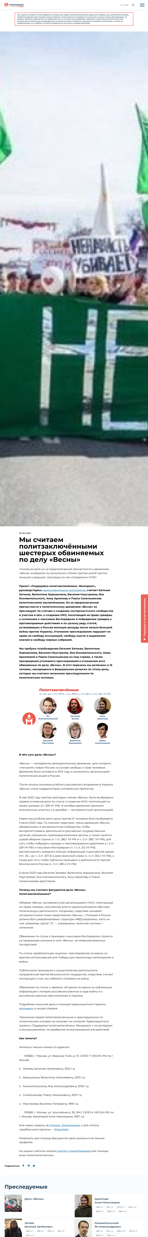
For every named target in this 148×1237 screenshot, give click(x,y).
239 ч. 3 (99, 1207)
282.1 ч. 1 (99, 1211)
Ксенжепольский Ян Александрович (108, 1224)
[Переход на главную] (14, 5)
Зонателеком (70, 1125)
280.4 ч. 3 (123, 1211)
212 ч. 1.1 (110, 1207)
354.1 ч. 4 (132, 1207)
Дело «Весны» (34, 1198)
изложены (26, 1008)
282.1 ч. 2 (111, 1211)
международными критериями (64, 590)
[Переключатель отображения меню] (142, 5)
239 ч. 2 (40, 1231)
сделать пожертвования (74, 1151)
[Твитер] (34, 1166)
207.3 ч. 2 (121, 1207)
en (126, 5)
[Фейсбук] (23, 1166)
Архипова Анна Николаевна (107, 1200)
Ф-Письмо (53, 1125)
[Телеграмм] (28, 1166)
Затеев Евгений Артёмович (39, 1224)
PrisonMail (61, 1129)
